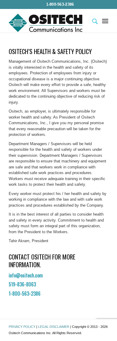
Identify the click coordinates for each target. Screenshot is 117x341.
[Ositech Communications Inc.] (48, 23)
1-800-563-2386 (60, 4)
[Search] (92, 21)
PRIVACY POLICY (22, 326)
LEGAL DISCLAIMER (53, 326)
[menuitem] (60, 4)
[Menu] (105, 20)
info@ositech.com (26, 275)
